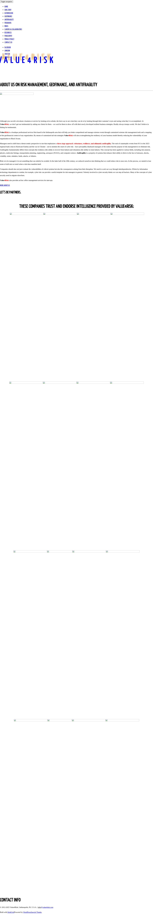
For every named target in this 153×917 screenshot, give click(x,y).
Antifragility (9, 20)
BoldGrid (11, 912)
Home (6, 7)
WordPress (27, 912)
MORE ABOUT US (5, 185)
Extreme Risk (8, 13)
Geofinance (8, 16)
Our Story (7, 10)
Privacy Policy (9, 39)
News (6, 26)
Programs (7, 23)
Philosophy (8, 36)
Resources (8, 33)
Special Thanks (36, 912)
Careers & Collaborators (13, 29)
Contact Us (8, 42)
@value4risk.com (47, 907)
